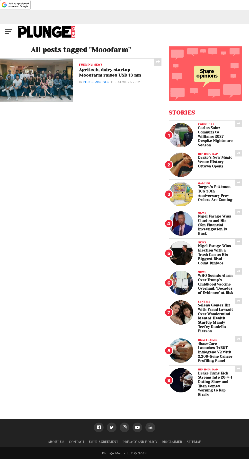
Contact (77, 442)
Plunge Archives (96, 82)
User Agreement (103, 442)
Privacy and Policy (140, 442)
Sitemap (194, 442)
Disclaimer (172, 442)
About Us (56, 442)
